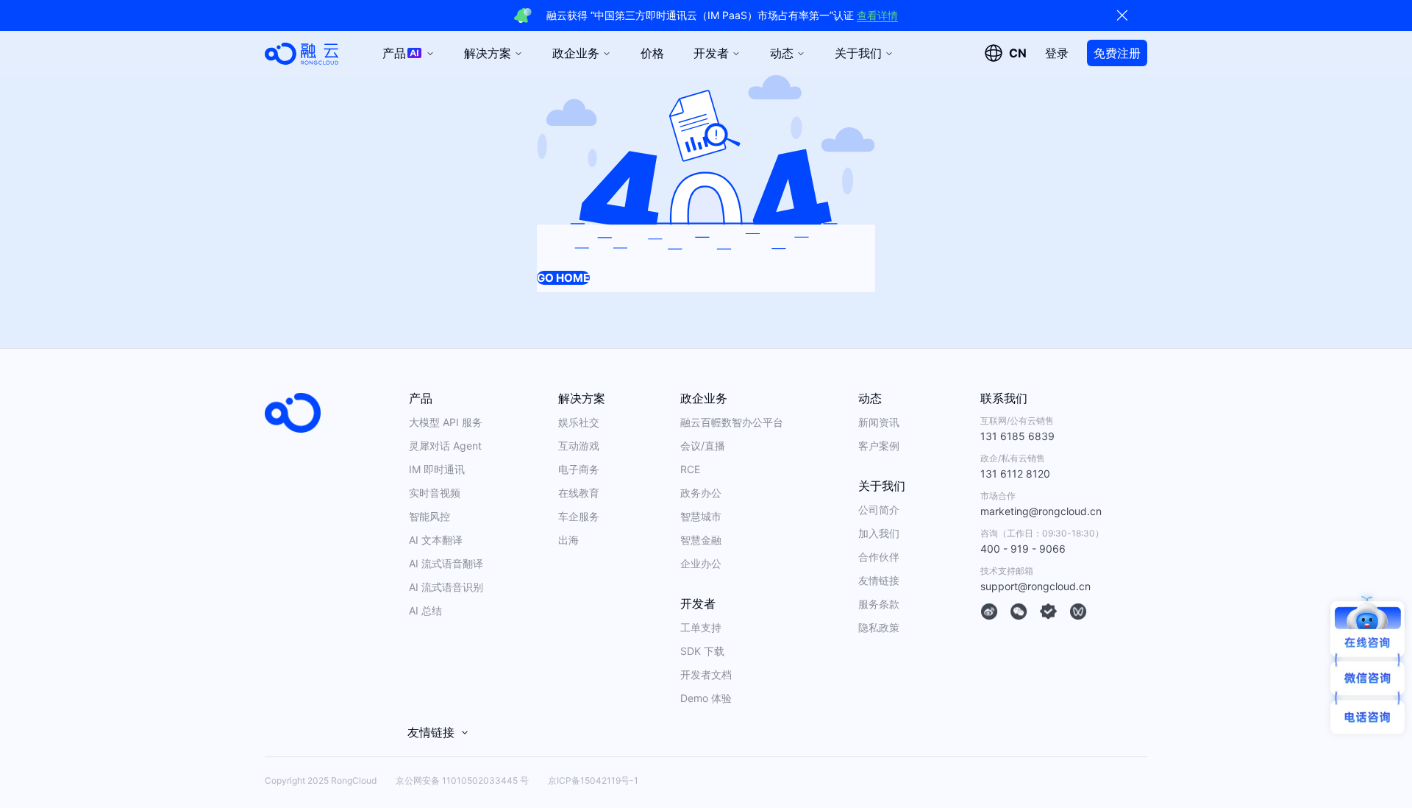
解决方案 (487, 53)
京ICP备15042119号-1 (593, 780)
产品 (394, 53)
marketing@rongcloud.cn (1041, 511)
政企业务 (575, 53)
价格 (652, 53)
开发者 (711, 53)
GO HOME (563, 278)
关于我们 (858, 53)
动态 (782, 53)
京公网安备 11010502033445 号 (462, 780)
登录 (1057, 53)
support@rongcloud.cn (1035, 586)
